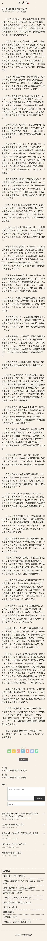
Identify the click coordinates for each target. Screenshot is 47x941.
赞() (23, 760)
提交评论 (39, 798)
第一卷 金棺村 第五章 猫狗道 (14, 770)
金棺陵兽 (23, 12)
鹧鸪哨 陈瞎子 (8, 912)
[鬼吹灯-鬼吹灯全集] (23, 2)
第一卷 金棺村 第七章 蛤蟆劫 (14, 777)
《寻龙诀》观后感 (10, 917)
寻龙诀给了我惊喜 (10, 907)
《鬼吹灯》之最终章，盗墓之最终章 (17, 921)
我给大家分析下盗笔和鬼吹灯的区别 (17, 902)
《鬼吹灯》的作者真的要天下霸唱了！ (18, 897)
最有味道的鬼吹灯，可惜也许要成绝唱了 (19, 888)
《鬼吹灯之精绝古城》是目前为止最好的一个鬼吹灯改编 (23, 881)
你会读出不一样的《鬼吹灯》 (14, 876)
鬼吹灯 (29, 935)
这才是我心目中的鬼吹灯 (13, 892)
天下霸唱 (24, 935)
